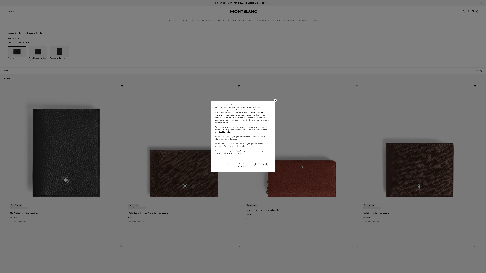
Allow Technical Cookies (243, 165)
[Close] (275, 100)
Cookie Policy (225, 132)
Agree (225, 165)
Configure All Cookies (261, 164)
